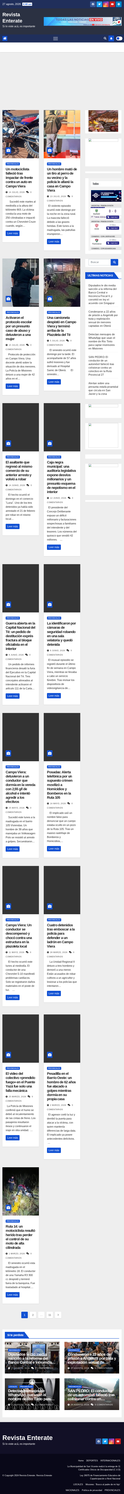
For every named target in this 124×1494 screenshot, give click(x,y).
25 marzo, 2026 (18, 1097)
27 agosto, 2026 (20, 1368)
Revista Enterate (27, 1437)
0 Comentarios (44, 1368)
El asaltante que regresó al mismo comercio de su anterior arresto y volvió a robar (19, 470)
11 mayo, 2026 (17, 952)
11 (49, 1315)
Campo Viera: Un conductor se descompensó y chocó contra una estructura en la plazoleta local (19, 935)
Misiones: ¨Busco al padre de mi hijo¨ (103, 1484)
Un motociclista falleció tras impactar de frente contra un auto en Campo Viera (19, 177)
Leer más (12, 233)
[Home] (4, 38)
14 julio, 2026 (17, 192)
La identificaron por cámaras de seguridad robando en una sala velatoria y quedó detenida (61, 634)
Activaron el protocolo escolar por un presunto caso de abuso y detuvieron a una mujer (19, 328)
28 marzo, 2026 (59, 952)
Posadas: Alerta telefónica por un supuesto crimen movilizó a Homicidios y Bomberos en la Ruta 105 (59, 785)
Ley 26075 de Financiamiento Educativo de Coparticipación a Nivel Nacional (100, 1477)
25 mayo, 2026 (17, 808)
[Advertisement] (62, 76)
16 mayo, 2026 (58, 803)
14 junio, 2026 (17, 485)
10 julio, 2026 (17, 345)
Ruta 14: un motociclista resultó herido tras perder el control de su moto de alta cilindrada (20, 1237)
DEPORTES (92, 1460)
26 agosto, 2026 (80, 1405)
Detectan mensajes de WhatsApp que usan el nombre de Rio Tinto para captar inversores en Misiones (101, 341)
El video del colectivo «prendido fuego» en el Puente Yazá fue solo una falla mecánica (20, 1082)
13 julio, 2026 (58, 196)
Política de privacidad (92, 1490)
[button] (105, 38)
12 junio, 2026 (58, 498)
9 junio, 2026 (16, 655)
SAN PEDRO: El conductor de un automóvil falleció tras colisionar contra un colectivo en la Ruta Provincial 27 (91, 1399)
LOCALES (13, 1387)
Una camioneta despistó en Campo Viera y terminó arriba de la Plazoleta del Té (61, 326)
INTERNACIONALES (110, 1460)
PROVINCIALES (13, 164)
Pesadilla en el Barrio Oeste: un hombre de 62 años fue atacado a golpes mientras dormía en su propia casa (61, 1086)
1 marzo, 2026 (17, 1254)
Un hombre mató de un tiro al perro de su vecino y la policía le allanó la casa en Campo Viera (62, 179)
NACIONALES (14, 1350)
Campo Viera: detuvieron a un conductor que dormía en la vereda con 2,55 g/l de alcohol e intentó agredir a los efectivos (20, 787)
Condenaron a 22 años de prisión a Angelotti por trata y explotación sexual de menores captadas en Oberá (103, 318)
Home (81, 1460)
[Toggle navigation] (55, 38)
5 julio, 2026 (57, 341)
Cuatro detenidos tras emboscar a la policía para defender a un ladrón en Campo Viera (61, 935)
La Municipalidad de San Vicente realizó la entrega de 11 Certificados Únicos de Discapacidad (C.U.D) (93, 1468)
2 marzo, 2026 (58, 1105)
